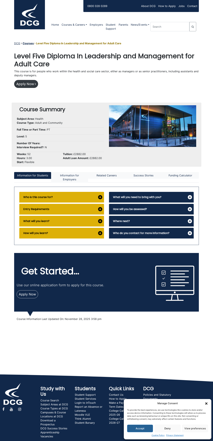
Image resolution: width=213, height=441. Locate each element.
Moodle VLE (82, 414)
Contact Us (116, 394)
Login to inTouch (85, 402)
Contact (192, 6)
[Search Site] (192, 26)
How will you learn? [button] (35, 233)
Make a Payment (119, 402)
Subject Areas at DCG (54, 404)
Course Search (49, 400)
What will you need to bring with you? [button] (137, 197)
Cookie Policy (158, 435)
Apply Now (25, 84)
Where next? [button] (121, 221)
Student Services (85, 398)
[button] (206, 403)
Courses (28, 43)
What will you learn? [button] (36, 221)
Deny (167, 428)
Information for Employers (69, 177)
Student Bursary (85, 422)
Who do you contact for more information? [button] (141, 233)
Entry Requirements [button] (36, 209)
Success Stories (143, 175)
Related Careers (107, 175)
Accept (140, 428)
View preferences (195, 428)
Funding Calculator (180, 175)
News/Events (139, 24)
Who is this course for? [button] (38, 197)
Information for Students (32, 175)
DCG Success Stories (53, 428)
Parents (123, 24)
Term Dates (116, 406)
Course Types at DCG (54, 408)
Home (55, 24)
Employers (96, 24)
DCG (17, 43)
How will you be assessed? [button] (130, 209)
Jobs (181, 6)
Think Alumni (83, 418)
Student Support (111, 26)
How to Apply (167, 6)
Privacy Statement (175, 435)
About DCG (148, 6)
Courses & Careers (73, 24)
